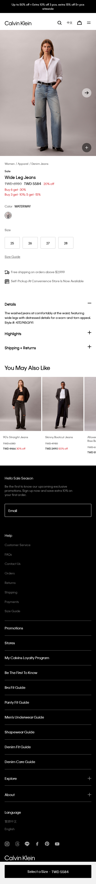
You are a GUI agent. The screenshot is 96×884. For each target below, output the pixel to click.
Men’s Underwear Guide (24, 717)
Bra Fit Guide (15, 687)
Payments (12, 602)
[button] (86, 92)
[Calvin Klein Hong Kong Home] (18, 22)
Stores (10, 643)
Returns (10, 583)
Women (10, 163)
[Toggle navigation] (89, 22)
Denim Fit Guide (18, 747)
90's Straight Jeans (15, 437)
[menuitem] (69, 23)
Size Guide (12, 611)
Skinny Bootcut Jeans (59, 437)
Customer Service (18, 545)
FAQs (8, 554)
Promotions (14, 628)
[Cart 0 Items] (79, 22)
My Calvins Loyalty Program (27, 657)
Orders (10, 573)
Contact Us (13, 564)
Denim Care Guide (20, 761)
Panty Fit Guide (17, 702)
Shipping (11, 592)
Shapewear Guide (19, 732)
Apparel (23, 163)
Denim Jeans (39, 163)
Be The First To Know (21, 672)
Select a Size (48, 871)
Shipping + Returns (20, 347)
